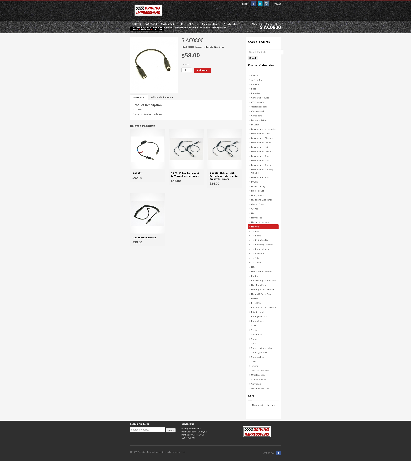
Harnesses (256, 217)
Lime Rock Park (258, 285)
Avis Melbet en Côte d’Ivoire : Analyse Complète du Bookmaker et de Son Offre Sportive (179, 27)
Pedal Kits (256, 303)
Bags (253, 88)
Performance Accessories (263, 307)
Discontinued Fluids (260, 133)
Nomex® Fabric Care (261, 294)
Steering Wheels (259, 352)
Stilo (215, 47)
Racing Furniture (259, 316)
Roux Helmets (262, 249)
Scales (254, 325)
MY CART (277, 4)
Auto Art (255, 84)
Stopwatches (257, 356)
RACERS (135, 24)
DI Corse (192, 24)
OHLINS (254, 298)
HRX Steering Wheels (261, 271)
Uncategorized (258, 374)
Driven (254, 181)
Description (138, 97)
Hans (253, 213)
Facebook (253, 3)
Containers (256, 115)
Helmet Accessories (260, 222)
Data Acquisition (259, 120)
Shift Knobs (256, 334)
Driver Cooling (258, 186)
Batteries (255, 93)
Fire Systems (257, 195)
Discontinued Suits (260, 177)
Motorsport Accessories (262, 289)
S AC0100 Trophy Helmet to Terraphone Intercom (185, 175)
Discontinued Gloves (261, 142)
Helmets (209, 47)
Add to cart (202, 70)
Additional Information (162, 97)
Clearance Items (209, 24)
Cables (221, 47)
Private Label (229, 24)
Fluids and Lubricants (261, 199)
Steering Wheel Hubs (261, 347)
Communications (259, 111)
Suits (253, 361)
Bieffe (258, 235)
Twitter (260, 3)
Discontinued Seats (260, 156)
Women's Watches (260, 388)
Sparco (254, 343)
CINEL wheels (257, 102)
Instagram (266, 3)
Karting (254, 276)
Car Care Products (260, 97)
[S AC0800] (154, 63)
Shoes (254, 338)
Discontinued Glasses (262, 138)
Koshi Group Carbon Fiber (263, 280)
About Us (257, 24)
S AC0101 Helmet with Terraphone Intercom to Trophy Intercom (224, 176)
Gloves (254, 208)
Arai (257, 231)
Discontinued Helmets (262, 151)
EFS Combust (257, 190)
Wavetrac (256, 383)
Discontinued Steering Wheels (262, 171)
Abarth (254, 75)
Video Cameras (258, 379)
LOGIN (245, 4)
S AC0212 (137, 173)
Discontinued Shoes (261, 165)
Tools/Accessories (260, 370)
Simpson (259, 253)
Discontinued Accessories (263, 129)
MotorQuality (261, 240)
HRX (181, 24)
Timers (254, 365)
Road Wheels (257, 321)
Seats (254, 330)
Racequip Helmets (264, 244)
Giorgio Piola (257, 204)
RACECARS (150, 24)
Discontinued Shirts (260, 160)
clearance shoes (259, 106)
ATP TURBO (256, 79)
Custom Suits (168, 24)
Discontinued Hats (260, 147)
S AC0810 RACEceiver (144, 237)
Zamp (258, 262)
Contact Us (272, 24)
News (245, 24)
